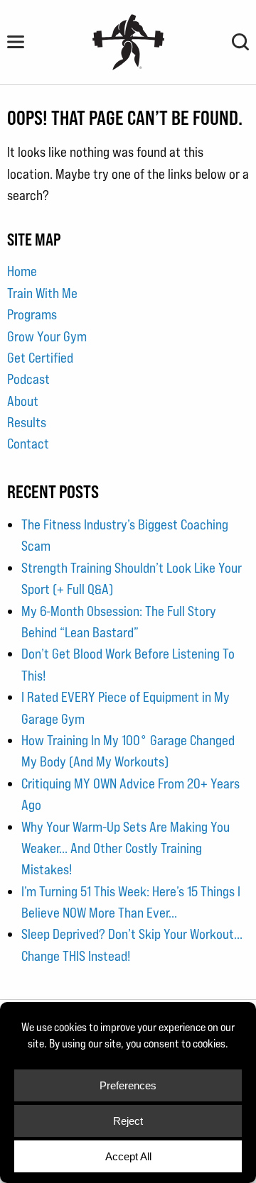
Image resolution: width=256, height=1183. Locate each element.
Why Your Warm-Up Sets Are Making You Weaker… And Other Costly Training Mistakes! (125, 848)
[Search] (240, 41)
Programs (32, 314)
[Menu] (15, 41)
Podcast (28, 379)
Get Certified (40, 357)
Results (26, 422)
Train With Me (42, 293)
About (22, 401)
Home (22, 271)
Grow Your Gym (47, 336)
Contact (28, 443)
